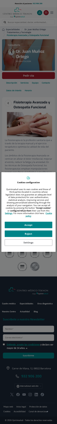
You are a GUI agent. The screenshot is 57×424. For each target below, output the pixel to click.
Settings (28, 242)
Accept (28, 225)
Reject (28, 233)
